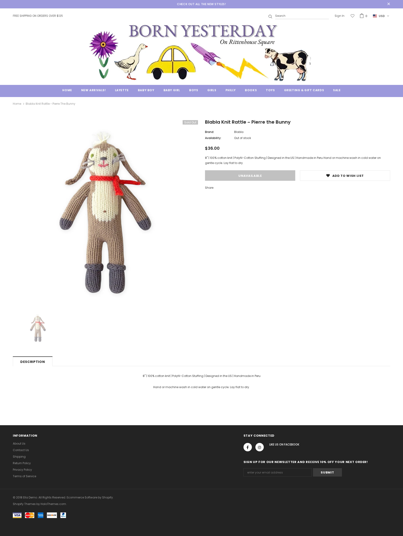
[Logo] (201, 52)
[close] (388, 4)
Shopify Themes (24, 504)
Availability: (213, 138)
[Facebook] (247, 447)
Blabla (238, 132)
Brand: (209, 132)
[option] (105, 212)
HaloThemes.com (53, 504)
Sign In (339, 16)
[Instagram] (259, 447)
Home (17, 104)
